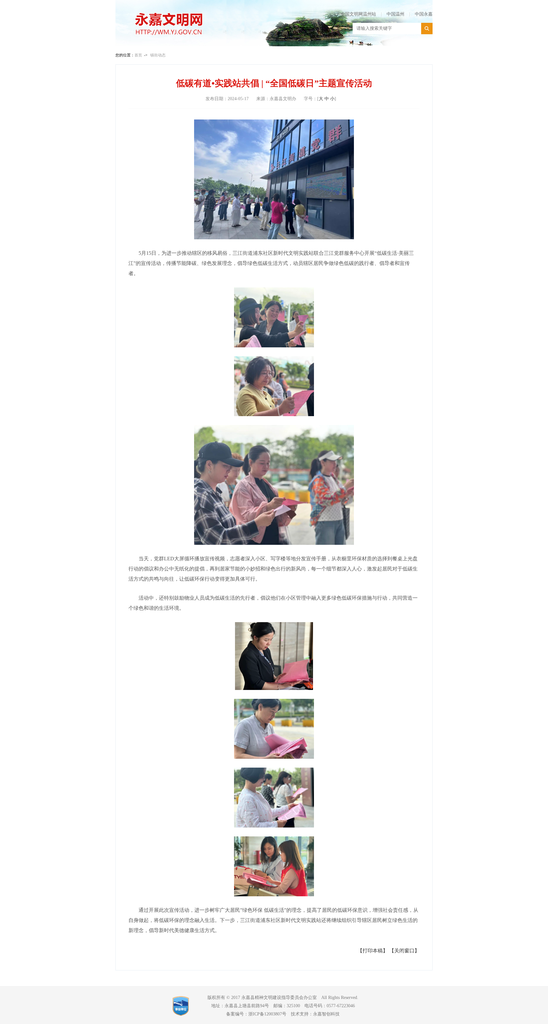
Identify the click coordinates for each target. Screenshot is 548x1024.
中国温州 (395, 14)
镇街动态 (158, 55)
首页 (138, 55)
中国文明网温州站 (358, 14)
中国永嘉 (424, 14)
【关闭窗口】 (404, 950)
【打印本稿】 (372, 950)
